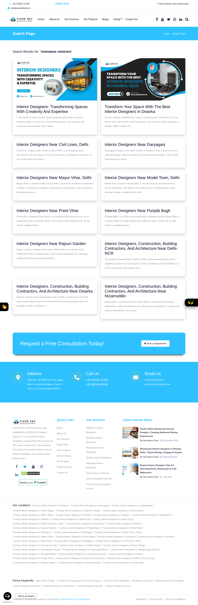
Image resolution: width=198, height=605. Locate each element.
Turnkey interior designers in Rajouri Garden (34, 528)
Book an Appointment (156, 343)
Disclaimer (141, 599)
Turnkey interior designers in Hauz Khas (32, 541)
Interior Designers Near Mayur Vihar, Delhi (54, 177)
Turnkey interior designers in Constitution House (36, 549)
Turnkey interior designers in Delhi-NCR (70, 519)
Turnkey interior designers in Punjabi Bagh (79, 528)
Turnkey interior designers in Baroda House (79, 562)
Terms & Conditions (175, 599)
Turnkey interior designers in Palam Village (124, 545)
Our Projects (63, 461)
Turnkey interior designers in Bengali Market (34, 554)
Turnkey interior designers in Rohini (123, 523)
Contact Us (62, 472)
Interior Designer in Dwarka (27, 586)
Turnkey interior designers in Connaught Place (85, 549)
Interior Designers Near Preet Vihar (48, 210)
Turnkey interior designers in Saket (125, 554)
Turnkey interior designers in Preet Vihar (122, 528)
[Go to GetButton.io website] (7, 602)
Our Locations (64, 450)
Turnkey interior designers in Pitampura (32, 532)
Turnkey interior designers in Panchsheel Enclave (80, 558)
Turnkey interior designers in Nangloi (111, 515)
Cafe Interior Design (45, 580)
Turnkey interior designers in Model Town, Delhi (118, 532)
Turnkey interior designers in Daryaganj (73, 541)
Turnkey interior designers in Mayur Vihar (33, 536)
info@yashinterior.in (20, 8)
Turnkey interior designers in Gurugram (89, 505)
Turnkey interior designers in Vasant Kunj (112, 519)
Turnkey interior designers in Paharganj (73, 532)
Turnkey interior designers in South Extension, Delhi (38, 523)
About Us (61, 433)
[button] (4, 307)
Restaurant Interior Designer (170, 580)
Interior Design (64, 455)
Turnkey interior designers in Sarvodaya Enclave (82, 554)
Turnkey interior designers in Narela (73, 515)
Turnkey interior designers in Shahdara (85, 523)
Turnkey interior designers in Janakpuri (116, 536)
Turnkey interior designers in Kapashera (151, 515)
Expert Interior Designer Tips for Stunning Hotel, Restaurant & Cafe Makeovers (158, 469)
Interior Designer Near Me (99, 478)
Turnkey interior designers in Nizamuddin (123, 510)
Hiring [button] (117, 19)
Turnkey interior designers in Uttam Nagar (33, 510)
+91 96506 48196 (97, 384)
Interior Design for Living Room (59, 586)
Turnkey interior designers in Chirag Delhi (123, 562)
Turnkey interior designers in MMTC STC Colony (130, 558)
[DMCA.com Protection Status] (30, 475)
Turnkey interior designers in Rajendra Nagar (78, 510)
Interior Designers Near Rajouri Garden (51, 243)
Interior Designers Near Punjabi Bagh (137, 210)
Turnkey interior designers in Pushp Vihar (33, 558)
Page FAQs (62, 444)
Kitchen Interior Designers (99, 457)
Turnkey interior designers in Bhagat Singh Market (134, 549)
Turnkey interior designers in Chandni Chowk (35, 545)
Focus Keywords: (23, 580)
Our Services (63, 439)
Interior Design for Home (118, 586)
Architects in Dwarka (143, 580)
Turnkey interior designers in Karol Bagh (75, 536)
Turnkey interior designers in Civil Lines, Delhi (117, 541)
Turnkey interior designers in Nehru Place (33, 515)
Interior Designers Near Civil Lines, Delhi (52, 144)
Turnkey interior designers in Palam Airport (80, 545)
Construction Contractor (98, 473)
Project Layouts (64, 467)
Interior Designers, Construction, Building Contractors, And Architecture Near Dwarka (55, 288)
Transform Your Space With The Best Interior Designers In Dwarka (137, 109)
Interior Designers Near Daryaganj (135, 144)
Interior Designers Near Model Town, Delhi (142, 177)
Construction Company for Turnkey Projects (79, 580)
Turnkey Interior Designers (117, 580)
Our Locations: (22, 505)
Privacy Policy (156, 599)
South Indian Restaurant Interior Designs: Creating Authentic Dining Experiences (159, 432)
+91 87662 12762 (21, 3)
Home (167, 33)
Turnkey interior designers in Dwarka (50, 505)
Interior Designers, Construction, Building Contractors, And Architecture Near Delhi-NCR (141, 248)
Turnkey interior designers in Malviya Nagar (34, 562)
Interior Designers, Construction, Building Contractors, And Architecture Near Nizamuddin (141, 291)
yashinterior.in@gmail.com (158, 384)
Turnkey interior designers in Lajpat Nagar (132, 505)
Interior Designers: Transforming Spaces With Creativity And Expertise (52, 109)
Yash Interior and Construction (173, 3)
